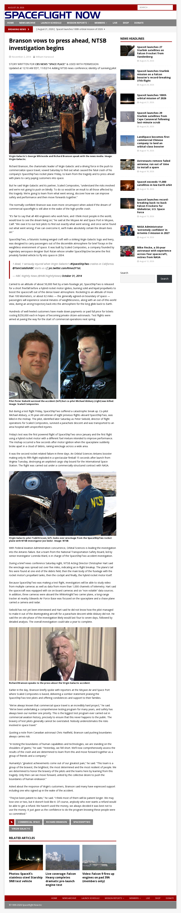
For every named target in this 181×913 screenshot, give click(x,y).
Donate (139, 22)
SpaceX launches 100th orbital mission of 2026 (151, 96)
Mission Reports (77, 22)
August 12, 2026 (147, 261)
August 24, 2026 (147, 84)
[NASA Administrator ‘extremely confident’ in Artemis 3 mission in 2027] (127, 230)
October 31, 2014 (72, 275)
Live (115, 22)
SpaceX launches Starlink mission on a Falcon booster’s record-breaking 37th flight (154, 75)
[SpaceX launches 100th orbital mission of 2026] (127, 99)
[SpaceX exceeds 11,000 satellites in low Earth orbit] (127, 185)
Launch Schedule (51, 22)
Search (124, 272)
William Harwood (45, 56)
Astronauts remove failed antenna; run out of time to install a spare (153, 164)
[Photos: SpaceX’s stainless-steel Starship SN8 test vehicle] (26, 857)
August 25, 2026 (147, 60)
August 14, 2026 (147, 237)
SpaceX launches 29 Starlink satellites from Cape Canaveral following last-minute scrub (153, 117)
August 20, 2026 (147, 126)
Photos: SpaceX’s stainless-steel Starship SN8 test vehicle (26, 877)
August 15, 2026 (147, 216)
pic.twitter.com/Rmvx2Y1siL (65, 268)
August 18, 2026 (147, 171)
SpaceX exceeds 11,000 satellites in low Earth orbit (154, 183)
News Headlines (132, 39)
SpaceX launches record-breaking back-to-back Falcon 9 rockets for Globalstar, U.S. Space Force (153, 206)
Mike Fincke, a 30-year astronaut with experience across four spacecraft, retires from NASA (154, 252)
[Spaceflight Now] (53, 17)
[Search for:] (155, 7)
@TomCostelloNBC (23, 268)
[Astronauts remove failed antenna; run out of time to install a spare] (127, 164)
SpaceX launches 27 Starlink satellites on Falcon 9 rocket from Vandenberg (150, 51)
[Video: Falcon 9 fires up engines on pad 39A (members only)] (99, 857)
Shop (126, 22)
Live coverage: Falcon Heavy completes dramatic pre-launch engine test (61, 879)
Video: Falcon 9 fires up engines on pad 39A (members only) (98, 877)
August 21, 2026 (147, 102)
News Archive (27, 22)
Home (10, 22)
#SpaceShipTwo (79, 264)
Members (100, 22)
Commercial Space (29, 822)
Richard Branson (56, 822)
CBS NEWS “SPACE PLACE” (50, 64)
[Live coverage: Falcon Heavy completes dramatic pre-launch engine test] (63, 857)
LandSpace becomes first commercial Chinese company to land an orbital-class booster (153, 141)
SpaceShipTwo (81, 822)
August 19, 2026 (147, 150)
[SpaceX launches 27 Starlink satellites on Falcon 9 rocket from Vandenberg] (127, 50)
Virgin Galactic (21, 828)
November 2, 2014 (21, 56)
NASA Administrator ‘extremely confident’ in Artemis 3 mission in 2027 (153, 230)
